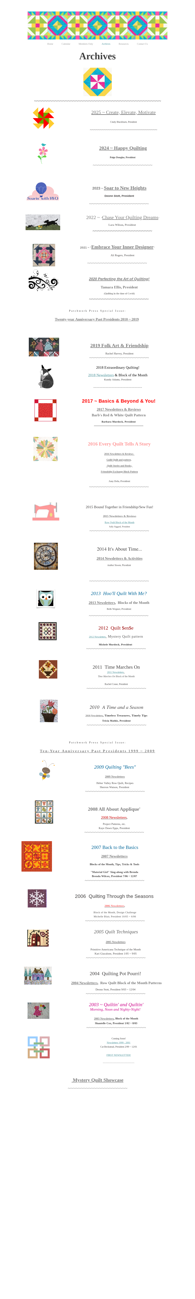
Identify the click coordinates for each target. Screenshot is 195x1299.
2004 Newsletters (84, 983)
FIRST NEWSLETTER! (118, 1055)
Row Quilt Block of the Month (119, 522)
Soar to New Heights (125, 188)
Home (50, 44)
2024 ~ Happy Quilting (123, 148)
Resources (124, 44)
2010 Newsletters (94, 715)
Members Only (86, 44)
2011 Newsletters (115, 672)
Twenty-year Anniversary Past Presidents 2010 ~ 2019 (97, 319)
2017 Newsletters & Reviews (119, 409)
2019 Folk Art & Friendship (119, 345)
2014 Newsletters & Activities (119, 558)
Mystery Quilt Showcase (97, 1080)
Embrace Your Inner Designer (122, 247)
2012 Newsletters (97, 637)
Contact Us (142, 44)
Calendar (66, 44)
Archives (106, 44)
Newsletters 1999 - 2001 (118, 1042)
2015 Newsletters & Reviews (119, 516)
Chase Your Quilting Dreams (130, 217)
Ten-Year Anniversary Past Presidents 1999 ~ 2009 (97, 751)
